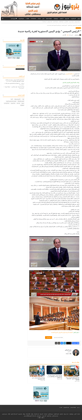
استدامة (39, 18)
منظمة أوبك (22, 105)
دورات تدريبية (71, 21)
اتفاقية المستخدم (73, 407)
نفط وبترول (67, 18)
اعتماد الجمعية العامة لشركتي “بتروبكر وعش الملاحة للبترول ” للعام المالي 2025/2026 (72, 378)
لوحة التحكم (61, 21)
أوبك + (23, 99)
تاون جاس (18, 103)
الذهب (12, 99)
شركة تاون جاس (6, 103)
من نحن (78, 407)
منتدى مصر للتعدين (55, 415)
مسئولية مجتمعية (49, 18)
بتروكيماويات (56, 18)
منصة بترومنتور (77, 21)
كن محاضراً (44, 21)
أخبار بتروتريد (44, 415)
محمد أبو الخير (68, 350)
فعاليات (27, 18)
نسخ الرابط (49, 337)
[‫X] (69, 353)
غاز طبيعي (61, 18)
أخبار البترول (73, 18)
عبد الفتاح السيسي (70, 73)
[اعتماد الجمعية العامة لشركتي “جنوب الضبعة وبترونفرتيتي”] (37, 371)
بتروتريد (23, 103)
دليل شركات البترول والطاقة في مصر (30, 415)
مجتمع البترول (21, 18)
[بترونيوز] (41, 8)
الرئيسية (78, 25)
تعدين (43, 18)
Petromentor (33, 18)
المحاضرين (66, 21)
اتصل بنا (61, 407)
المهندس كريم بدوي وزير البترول (11, 101)
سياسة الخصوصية (66, 407)
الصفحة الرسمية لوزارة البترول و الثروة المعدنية (62, 332)
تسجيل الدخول (55, 21)
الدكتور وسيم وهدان (17, 99)
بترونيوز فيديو (13, 18)
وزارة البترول (70, 25)
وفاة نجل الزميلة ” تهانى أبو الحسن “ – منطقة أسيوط (14, 86)
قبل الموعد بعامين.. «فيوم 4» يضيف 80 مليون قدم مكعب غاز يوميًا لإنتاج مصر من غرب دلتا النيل (54, 376)
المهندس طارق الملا (21, 101)
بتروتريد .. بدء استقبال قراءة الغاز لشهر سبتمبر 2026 (14, 83)
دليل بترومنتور (49, 21)
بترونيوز (79, 18)
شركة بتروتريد (13, 103)
